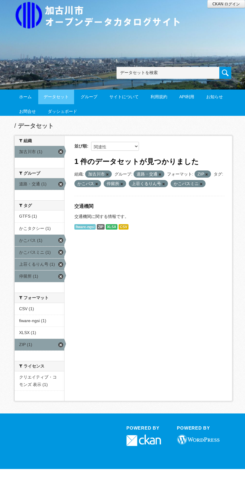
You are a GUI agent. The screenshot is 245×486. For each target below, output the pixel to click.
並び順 (80, 146)
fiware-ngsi (85, 227)
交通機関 (84, 206)
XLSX (111, 227)
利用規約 (159, 96)
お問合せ (27, 111)
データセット (56, 96)
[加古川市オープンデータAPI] (101, 8)
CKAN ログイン (226, 4)
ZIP (100, 227)
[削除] (107, 174)
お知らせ (214, 96)
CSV (123, 227)
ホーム (25, 96)
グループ (89, 96)
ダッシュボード (62, 111)
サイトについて (124, 96)
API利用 (186, 96)
